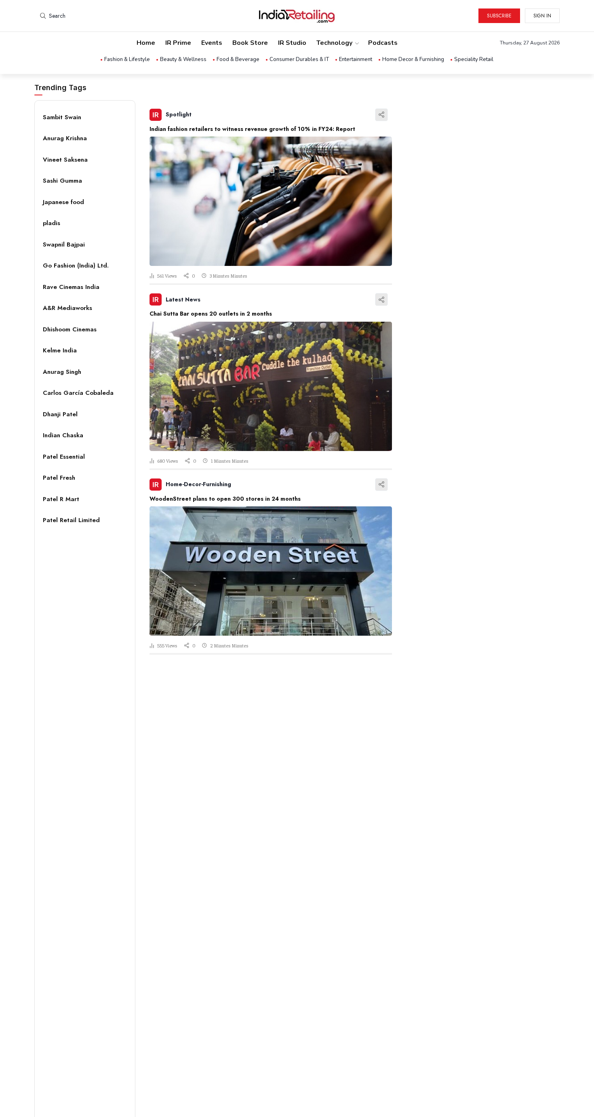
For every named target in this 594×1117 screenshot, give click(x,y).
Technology (334, 42)
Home (146, 42)
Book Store (250, 42)
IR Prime (178, 42)
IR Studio (292, 42)
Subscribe (499, 15)
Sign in (542, 15)
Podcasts (383, 42)
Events (211, 42)
